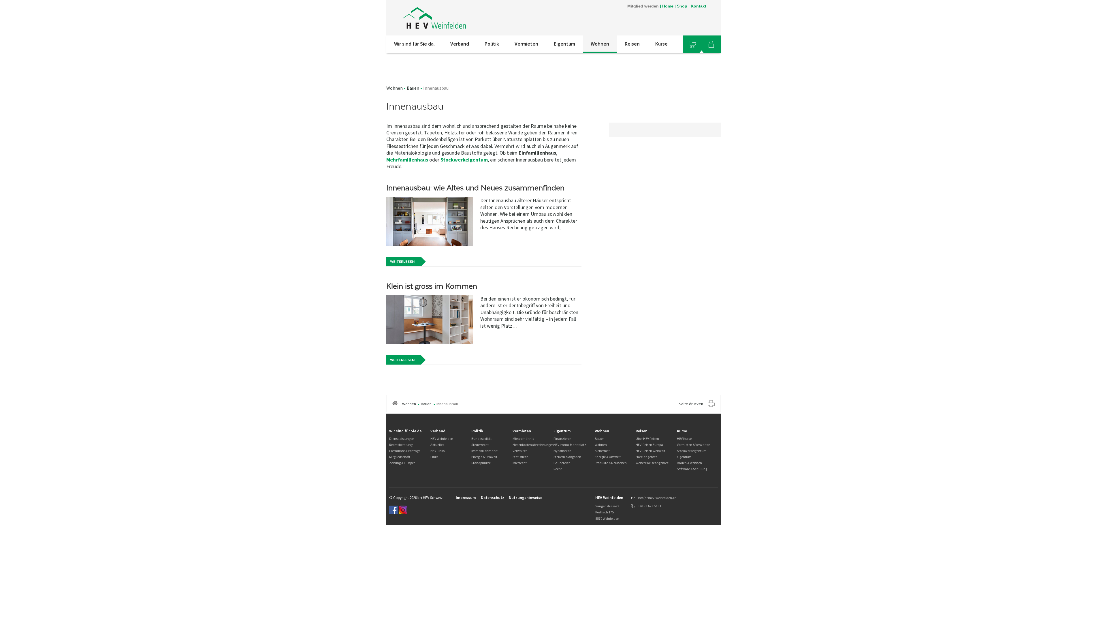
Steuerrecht (480, 444)
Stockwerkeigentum (464, 159)
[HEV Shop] (692, 44)
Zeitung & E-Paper (402, 463)
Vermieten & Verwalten (693, 444)
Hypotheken (562, 451)
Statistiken (520, 457)
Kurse (661, 43)
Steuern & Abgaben (567, 457)
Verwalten (520, 451)
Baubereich (562, 463)
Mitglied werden (643, 6)
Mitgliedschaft (399, 457)
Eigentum (564, 43)
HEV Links (437, 451)
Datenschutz (492, 497)
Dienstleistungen (401, 438)
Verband (459, 43)
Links (434, 457)
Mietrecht (520, 463)
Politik (492, 43)
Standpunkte (481, 463)
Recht (558, 469)
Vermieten (526, 43)
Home (667, 6)
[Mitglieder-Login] (711, 44)
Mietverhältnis (523, 438)
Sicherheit (602, 451)
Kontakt (698, 6)
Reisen (632, 43)
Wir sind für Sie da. (414, 43)
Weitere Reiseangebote (652, 463)
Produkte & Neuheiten (611, 463)
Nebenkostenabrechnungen (533, 444)
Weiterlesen (402, 262)
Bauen (413, 88)
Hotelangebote (646, 457)
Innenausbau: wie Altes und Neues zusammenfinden (475, 187)
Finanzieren (562, 438)
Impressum (466, 497)
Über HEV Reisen (647, 438)
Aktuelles (437, 444)
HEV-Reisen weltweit (650, 451)
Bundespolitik (481, 438)
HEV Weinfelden (441, 438)
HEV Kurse (684, 438)
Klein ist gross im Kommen (431, 286)
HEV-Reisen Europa (649, 444)
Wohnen (600, 43)
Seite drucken (691, 403)
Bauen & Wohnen (689, 463)
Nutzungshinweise (525, 497)
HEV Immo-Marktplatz (570, 444)
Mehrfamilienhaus (407, 159)
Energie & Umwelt (484, 457)
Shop (682, 6)
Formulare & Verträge (404, 451)
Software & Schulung (692, 469)
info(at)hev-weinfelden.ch (657, 498)
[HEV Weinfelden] (464, 17)
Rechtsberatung (401, 444)
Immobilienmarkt (484, 451)
